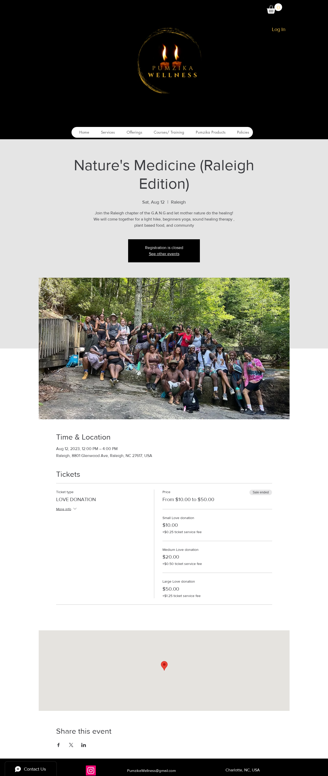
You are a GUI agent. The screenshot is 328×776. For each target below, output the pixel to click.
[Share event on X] (71, 745)
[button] (274, 8)
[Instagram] (91, 770)
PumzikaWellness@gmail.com (151, 770)
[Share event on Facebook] (58, 745)
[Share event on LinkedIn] (83, 745)
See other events (164, 254)
